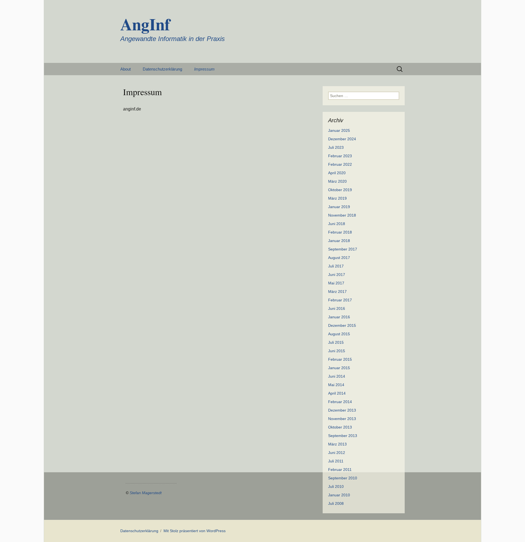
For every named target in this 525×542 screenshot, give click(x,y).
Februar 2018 (340, 232)
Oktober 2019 (340, 190)
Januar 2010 (339, 495)
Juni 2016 (336, 308)
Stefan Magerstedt (146, 493)
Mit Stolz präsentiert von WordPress (195, 531)
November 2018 (342, 215)
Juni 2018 (336, 224)
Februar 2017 (340, 300)
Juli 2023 (336, 147)
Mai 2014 (336, 385)
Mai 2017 (336, 283)
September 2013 (342, 435)
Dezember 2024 (342, 139)
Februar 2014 (340, 402)
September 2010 (342, 478)
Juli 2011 (335, 461)
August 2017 (339, 257)
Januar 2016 (339, 317)
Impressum (204, 69)
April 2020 (337, 173)
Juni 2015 (336, 351)
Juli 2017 (336, 266)
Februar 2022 (340, 164)
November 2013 (342, 418)
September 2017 (342, 249)
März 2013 (337, 444)
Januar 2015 (339, 368)
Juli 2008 (336, 503)
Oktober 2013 (340, 427)
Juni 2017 (336, 274)
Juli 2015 (336, 342)
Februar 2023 (340, 156)
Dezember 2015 (342, 325)
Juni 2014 (336, 376)
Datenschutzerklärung (162, 69)
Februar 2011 (340, 469)
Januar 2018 (339, 240)
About (125, 69)
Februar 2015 (340, 359)
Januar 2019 (339, 207)
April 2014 (337, 393)
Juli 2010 (336, 486)
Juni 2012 (336, 452)
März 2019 (337, 198)
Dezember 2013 (342, 410)
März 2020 (337, 181)
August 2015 (339, 334)
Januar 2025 (339, 130)
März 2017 (337, 291)
